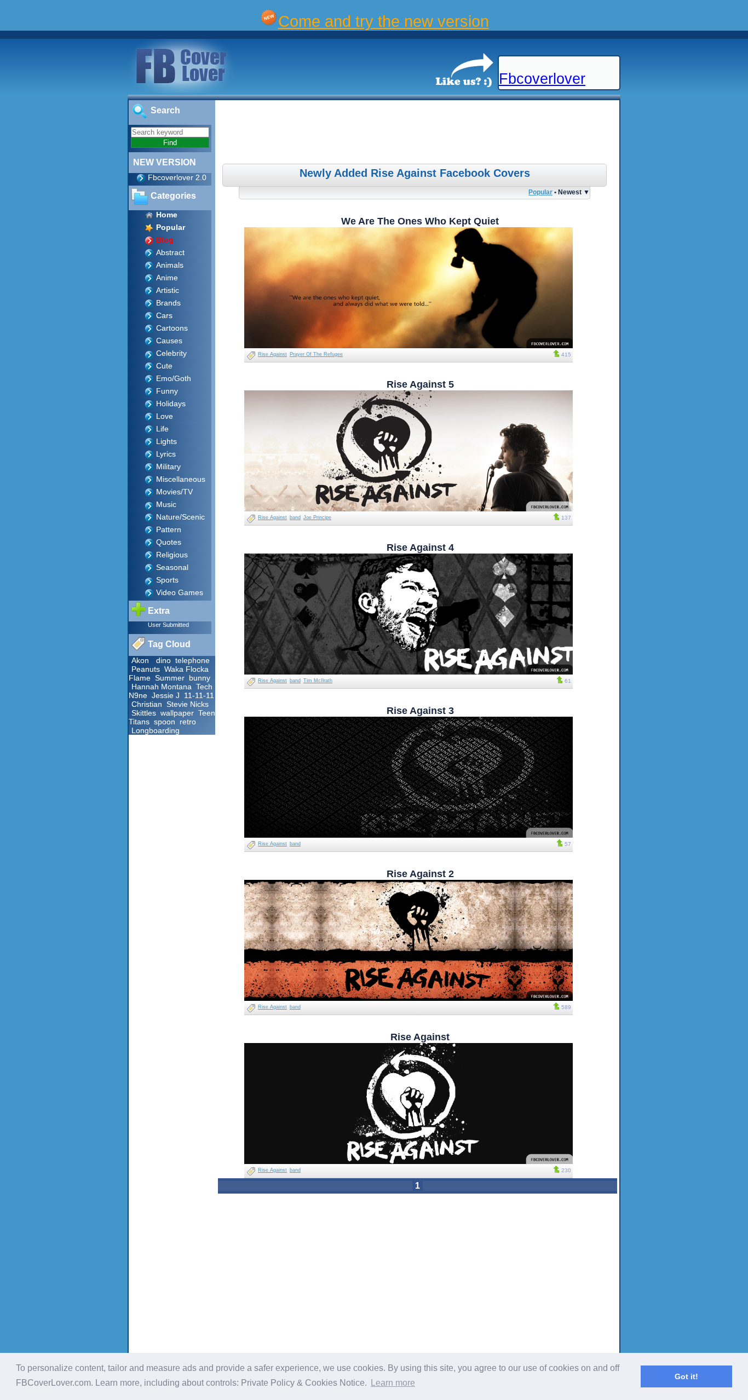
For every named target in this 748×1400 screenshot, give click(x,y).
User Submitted (168, 624)
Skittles (143, 712)
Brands (168, 302)
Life (162, 428)
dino (163, 660)
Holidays (171, 403)
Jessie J (166, 695)
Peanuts (145, 669)
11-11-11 (199, 695)
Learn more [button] (393, 1382)
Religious (172, 554)
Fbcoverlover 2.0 (177, 177)
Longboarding (155, 730)
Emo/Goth (173, 378)
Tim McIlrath (317, 680)
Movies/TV (174, 491)
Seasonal (172, 567)
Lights (166, 441)
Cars (164, 315)
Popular (540, 191)
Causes (169, 340)
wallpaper (177, 712)
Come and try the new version (383, 21)
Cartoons (172, 328)
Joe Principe (317, 517)
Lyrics (166, 454)
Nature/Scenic (180, 516)
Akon (140, 660)
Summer (170, 677)
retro (188, 721)
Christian (146, 704)
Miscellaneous (180, 479)
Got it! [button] (686, 1376)
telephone (192, 660)
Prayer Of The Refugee (316, 354)
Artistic (167, 290)
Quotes (168, 542)
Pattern (168, 529)
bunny (199, 677)
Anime (167, 277)
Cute (164, 365)
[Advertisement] (419, 133)
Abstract (170, 252)
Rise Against (272, 354)
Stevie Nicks (187, 704)
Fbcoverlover (542, 79)
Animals (169, 265)
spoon (164, 721)
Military (168, 466)
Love (164, 416)
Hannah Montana (161, 686)
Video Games (179, 592)
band (295, 517)
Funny (167, 391)
